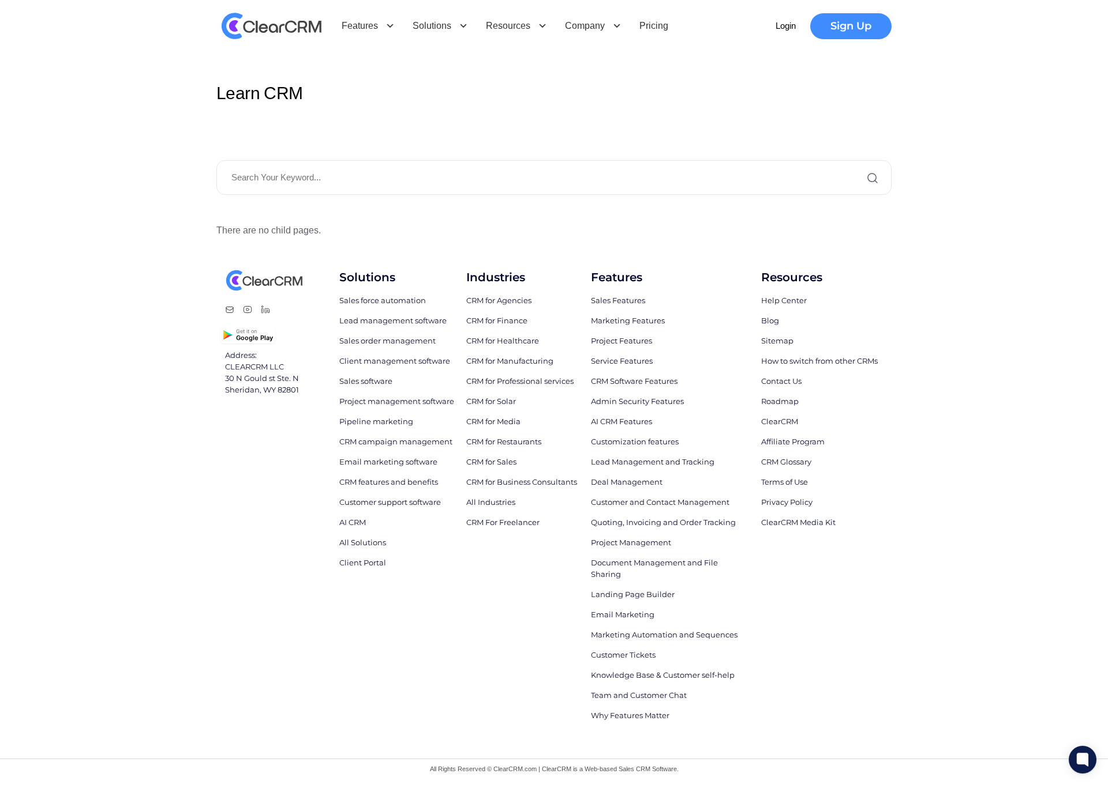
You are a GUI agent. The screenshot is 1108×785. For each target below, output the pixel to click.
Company (585, 26)
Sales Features (618, 300)
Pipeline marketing (376, 421)
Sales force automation (382, 300)
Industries (495, 277)
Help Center (784, 300)
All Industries (490, 502)
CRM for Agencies (498, 300)
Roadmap (780, 401)
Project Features (621, 340)
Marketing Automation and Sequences (664, 634)
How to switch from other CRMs (819, 360)
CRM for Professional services (520, 381)
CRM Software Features (634, 381)
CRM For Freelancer (503, 522)
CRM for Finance (496, 320)
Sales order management (387, 340)
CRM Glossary (786, 461)
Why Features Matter (630, 715)
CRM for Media (493, 421)
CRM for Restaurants (503, 441)
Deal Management (626, 481)
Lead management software (393, 320)
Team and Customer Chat (639, 695)
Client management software (394, 360)
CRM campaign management (395, 441)
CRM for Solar (491, 401)
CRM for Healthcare (502, 340)
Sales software (365, 381)
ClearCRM (779, 421)
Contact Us (781, 381)
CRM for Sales (491, 461)
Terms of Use (784, 481)
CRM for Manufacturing (509, 360)
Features (360, 26)
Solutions (432, 26)
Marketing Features (628, 320)
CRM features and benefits (388, 481)
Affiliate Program (793, 441)
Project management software (396, 401)
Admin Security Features (637, 401)
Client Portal (362, 562)
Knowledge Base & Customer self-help (663, 675)
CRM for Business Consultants (521, 481)
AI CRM (352, 522)
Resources (508, 26)
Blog (770, 320)
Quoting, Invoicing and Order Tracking (663, 522)
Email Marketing (622, 614)
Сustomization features (635, 441)
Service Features (622, 360)
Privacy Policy (787, 502)
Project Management (631, 542)
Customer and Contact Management (660, 502)
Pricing (653, 26)
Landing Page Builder (633, 594)
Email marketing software (388, 461)
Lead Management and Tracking (652, 461)
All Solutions (362, 542)
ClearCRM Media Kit (798, 522)
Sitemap (777, 340)
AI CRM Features (621, 421)
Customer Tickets (623, 654)
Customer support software (390, 502)
